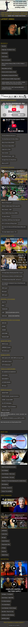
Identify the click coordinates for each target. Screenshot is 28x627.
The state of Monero (6, 216)
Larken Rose (4, 534)
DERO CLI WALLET (6, 410)
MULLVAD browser (6, 350)
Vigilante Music (5, 554)
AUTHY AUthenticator (6, 364)
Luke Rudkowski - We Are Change (9, 608)
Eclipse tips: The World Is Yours (8, 49)
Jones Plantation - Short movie (8, 473)
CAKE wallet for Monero (7, 361)
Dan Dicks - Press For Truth (7, 611)
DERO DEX (4, 322)
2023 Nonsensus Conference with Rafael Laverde (12, 276)
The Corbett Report (6, 604)
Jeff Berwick (4, 530)
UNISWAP (4, 329)
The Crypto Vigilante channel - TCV (9, 231)
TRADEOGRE (5, 309)
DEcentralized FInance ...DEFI (8, 156)
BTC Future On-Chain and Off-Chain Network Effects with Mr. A (14, 227)
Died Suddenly (5, 484)
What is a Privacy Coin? (7, 202)
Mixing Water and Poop (6, 68)
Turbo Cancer (4, 56)
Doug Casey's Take (6, 544)
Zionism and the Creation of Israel (9, 71)
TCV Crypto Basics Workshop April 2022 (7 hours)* (12, 272)
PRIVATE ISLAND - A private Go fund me (10, 396)
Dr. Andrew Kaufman (6, 601)
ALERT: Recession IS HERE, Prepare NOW (11, 78)
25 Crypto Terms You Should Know (9, 159)
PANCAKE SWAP (5, 336)
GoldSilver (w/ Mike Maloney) (8, 615)
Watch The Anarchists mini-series (8, 467)
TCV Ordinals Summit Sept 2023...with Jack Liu (11, 279)
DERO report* (4, 288)
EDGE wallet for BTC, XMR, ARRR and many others (12, 357)
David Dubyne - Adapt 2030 (7, 597)
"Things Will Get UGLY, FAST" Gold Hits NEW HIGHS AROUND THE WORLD (13, 88)
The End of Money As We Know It (9, 135)
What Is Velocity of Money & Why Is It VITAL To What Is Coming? (13, 64)
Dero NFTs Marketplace (7, 403)
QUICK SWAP (4, 333)
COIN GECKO (5, 375)
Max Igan (4, 537)
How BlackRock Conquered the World (9, 75)
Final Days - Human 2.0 (7, 487)
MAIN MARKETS (5, 378)
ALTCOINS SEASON (6, 382)
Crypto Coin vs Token (6, 149)
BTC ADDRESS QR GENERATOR (9, 371)
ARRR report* (4, 294)
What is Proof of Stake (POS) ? (8, 145)
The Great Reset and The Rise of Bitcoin (10, 139)
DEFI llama (4, 385)
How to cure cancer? (6, 60)
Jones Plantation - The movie (8, 477)
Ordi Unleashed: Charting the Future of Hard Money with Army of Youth (13, 284)
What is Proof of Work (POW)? (8, 142)
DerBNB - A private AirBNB (7, 399)
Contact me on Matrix (14, 625)
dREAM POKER (5, 392)
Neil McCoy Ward (5, 618)
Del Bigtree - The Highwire (7, 594)
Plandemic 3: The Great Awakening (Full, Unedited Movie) (14, 480)
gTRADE (3, 326)
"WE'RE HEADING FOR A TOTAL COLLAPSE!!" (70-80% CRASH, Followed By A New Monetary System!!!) (13, 83)
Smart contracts (5, 152)
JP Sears (4, 547)
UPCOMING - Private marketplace (9, 406)
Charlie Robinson (5, 540)
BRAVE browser (5, 343)
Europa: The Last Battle (7, 491)
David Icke (4, 551)
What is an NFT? (5, 163)
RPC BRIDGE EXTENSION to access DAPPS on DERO (13, 418)
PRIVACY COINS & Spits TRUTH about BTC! (11, 206)
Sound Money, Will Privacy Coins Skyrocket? (11, 219)
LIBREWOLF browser (6, 347)
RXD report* (4, 291)
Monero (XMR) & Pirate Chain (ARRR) (10, 213)
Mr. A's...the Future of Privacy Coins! (9, 223)
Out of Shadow (5, 470)
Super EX (4, 302)
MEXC (3, 305)
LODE (3, 312)
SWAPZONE (4, 315)
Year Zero (4, 46)
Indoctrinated (4, 53)
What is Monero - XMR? (7, 209)
